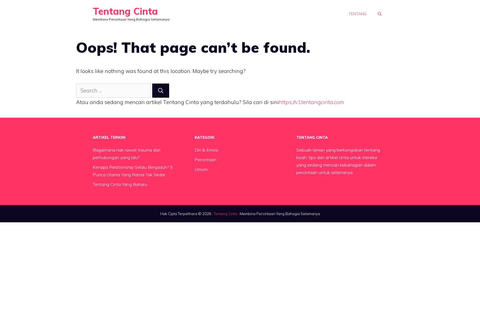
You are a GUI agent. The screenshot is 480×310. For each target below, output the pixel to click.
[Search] (160, 91)
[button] (379, 14)
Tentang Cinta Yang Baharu (120, 184)
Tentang (358, 13)
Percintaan (205, 159)
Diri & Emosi (206, 150)
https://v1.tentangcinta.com (311, 102)
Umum (201, 169)
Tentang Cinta (125, 11)
